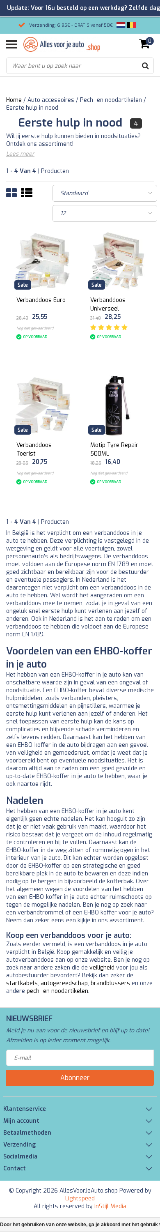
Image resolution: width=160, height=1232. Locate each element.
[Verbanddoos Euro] (43, 261)
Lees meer (20, 154)
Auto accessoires (50, 100)
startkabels (22, 983)
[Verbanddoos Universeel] (117, 261)
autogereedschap (64, 983)
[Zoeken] (145, 65)
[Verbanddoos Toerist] (43, 406)
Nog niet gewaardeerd (34, 328)
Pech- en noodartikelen (111, 100)
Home (14, 100)
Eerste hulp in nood (32, 108)
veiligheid (101, 968)
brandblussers (110, 983)
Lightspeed (80, 1198)
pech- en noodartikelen (57, 991)
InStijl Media (110, 1206)
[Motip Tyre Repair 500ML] (117, 406)
